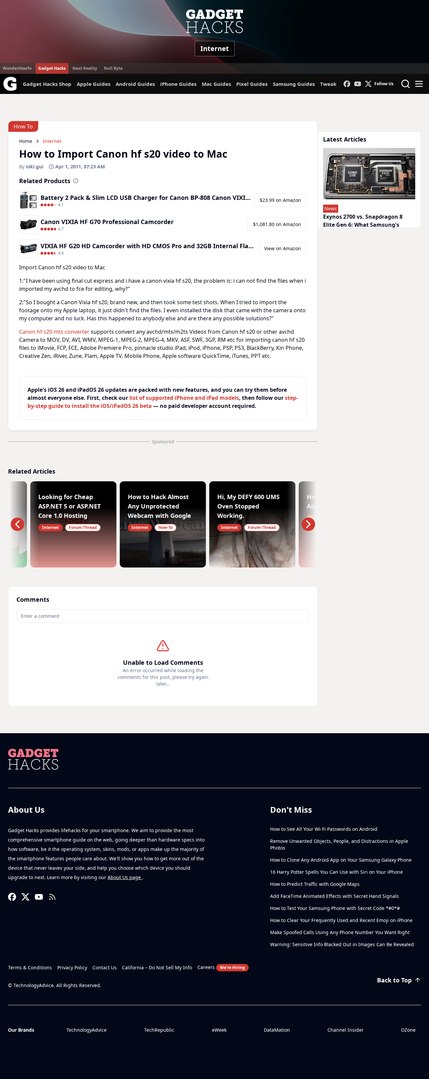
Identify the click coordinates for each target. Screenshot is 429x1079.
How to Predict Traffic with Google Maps (315, 884)
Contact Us (105, 967)
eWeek (219, 1030)
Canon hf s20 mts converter (54, 331)
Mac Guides (216, 83)
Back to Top (394, 980)
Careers (221, 967)
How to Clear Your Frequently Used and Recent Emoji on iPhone (341, 920)
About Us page (125, 877)
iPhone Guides (178, 83)
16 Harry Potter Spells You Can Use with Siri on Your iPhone (336, 872)
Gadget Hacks (52, 68)
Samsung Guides (294, 83)
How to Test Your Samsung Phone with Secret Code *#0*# (335, 908)
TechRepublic (159, 1030)
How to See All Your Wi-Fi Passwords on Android (323, 829)
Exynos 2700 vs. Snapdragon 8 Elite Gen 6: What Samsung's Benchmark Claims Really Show (365, 224)
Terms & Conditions (30, 967)
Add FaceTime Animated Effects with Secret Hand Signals (334, 896)
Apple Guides (93, 83)
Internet (214, 48)
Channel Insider (345, 1030)
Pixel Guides (251, 83)
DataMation (277, 1030)
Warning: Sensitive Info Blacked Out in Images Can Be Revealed (342, 944)
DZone (408, 1030)
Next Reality (84, 68)
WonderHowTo (17, 68)
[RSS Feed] (52, 897)
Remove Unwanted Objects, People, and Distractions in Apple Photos (339, 844)
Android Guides (135, 83)
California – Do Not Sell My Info (157, 967)
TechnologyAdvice (86, 1030)
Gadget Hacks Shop (47, 83)
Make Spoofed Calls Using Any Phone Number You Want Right (340, 932)
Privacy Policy (72, 967)
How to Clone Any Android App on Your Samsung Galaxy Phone (341, 860)
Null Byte (113, 68)
